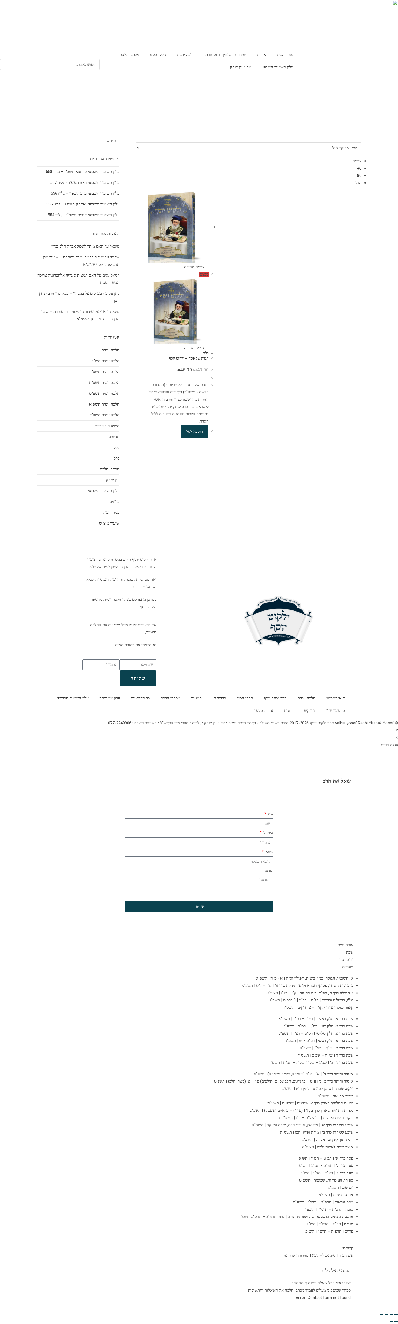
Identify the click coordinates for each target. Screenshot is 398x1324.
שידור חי (219, 698)
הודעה (268, 870)
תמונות (196, 698)
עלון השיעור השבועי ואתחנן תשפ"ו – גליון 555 (82, 204)
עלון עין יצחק (240, 67)
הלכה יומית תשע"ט (104, 393)
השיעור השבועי (107, 425)
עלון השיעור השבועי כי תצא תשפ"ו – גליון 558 (82, 171)
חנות (287, 710)
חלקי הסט (158, 54)
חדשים (114, 436)
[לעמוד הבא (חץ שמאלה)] (391, 1321)
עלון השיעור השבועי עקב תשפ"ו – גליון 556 (85, 193)
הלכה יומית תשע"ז (104, 371)
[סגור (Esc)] (381, 1314)
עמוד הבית (285, 54)
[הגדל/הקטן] (396, 1314)
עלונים (114, 501)
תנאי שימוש (335, 698)
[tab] (199, 945)
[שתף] (386, 1314)
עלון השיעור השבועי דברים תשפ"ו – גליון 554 (83, 215)
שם (270, 813)
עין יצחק (112, 479)
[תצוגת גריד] (356, 138)
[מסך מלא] (391, 1314)
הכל (358, 182)
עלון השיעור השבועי (277, 67)
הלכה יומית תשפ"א (104, 404)
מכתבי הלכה (129, 54)
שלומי (114, 257)
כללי (206, 353)
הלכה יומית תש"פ (105, 361)
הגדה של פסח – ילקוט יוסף (189, 358)
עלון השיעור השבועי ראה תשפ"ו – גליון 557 (84, 182)
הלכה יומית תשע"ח (104, 382)
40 (359, 168)
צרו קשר (308, 710)
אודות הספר (263, 710)
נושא (269, 851)
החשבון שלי (335, 710)
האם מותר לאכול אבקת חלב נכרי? (76, 246)
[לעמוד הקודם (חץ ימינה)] (396, 1321)
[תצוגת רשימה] (359, 138)
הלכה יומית (186, 54)
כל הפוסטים (140, 698)
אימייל (267, 832)
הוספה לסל (194, 431)
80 (359, 175)
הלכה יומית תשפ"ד (104, 415)
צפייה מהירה (194, 266)
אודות (261, 54)
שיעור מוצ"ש (109, 523)
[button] (50, 55)
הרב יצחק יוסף (275, 698)
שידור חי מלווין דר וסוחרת (225, 54)
